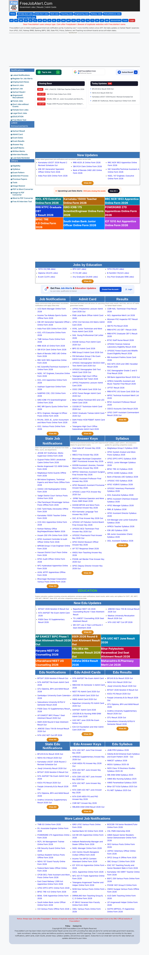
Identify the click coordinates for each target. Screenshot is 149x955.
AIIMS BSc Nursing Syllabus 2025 (121, 779)
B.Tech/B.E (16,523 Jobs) (118, 273)
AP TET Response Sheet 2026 (85, 549)
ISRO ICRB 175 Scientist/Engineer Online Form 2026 (83, 211)
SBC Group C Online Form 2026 (121, 861)
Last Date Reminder (21, 158)
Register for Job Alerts (23, 78)
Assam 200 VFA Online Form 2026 (52, 535)
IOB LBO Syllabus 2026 (117, 530)
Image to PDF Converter (18, 194)
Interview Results (20, 154)
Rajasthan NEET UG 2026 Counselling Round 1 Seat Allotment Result (88, 612)
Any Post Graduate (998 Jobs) (120, 277)
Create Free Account (110, 289)
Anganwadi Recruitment (18, 96)
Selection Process (20, 176)
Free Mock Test (19, 120)
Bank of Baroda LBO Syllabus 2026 (122, 477)
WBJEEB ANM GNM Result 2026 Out (88, 807)
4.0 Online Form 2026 (46, 223)
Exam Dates (18, 138)
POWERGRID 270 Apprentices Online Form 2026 (121, 211)
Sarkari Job (18, 89)
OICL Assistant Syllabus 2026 (120, 541)
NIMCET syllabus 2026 (117, 760)
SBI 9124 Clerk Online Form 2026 (87, 166)
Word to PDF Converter (23, 198)
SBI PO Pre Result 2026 (117, 326)
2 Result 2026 (48, 211)
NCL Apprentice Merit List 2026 (121, 315)
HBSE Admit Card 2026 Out (84, 699)
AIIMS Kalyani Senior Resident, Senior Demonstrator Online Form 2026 (121, 838)
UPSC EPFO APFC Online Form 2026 (53, 888)
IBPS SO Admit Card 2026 (83, 348)
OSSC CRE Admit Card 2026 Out (86, 389)
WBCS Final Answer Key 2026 (85, 455)
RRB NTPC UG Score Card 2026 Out (123, 391)
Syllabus (16, 169)
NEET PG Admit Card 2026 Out (86, 691)
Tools (15, 182)
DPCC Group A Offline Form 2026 (121, 857)
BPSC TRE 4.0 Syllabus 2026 (120, 469)
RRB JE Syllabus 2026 (117, 509)
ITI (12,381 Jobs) (80, 273)
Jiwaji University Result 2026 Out (121, 686)
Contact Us (77, 926)
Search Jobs (18, 85)
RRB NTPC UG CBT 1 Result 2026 (122, 330)
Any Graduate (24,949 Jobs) (85, 277)
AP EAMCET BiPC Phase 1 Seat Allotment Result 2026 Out (53, 640)
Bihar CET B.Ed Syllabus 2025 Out (122, 786)
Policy (67, 926)
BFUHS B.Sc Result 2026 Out (120, 678)
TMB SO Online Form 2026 (49, 824)
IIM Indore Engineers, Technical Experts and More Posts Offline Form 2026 (53, 482)
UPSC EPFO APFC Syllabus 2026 (121, 459)
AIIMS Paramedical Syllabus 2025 (122, 783)
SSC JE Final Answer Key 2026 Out (87, 518)
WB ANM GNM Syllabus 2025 (120, 775)
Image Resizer (19, 186)
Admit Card (18, 134)
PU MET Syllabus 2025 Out (119, 790)
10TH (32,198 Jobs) (46, 269)
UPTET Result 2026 (115, 388)
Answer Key (18, 144)
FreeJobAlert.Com (36, 3)
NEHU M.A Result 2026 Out (119, 682)
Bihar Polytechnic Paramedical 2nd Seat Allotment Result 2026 (115, 652)
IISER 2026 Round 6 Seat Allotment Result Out (86, 640)
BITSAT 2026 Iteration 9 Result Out (53, 609)
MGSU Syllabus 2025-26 (118, 764)
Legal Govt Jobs (20, 113)
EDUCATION (18, 116)
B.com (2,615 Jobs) (46, 277)
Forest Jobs (18, 101)
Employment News (21, 82)
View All (87, 183)
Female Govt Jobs (20, 110)
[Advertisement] (74, 49)
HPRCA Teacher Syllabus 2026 (120, 526)
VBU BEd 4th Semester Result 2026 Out (86, 652)
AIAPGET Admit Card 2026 (84, 710)
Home (12, 14)
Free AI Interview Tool (22, 201)
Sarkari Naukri (19, 92)
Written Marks (19, 151)
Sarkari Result (19, 131)
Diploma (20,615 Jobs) (48, 273)
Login (130, 289)
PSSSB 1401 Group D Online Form (122, 885)
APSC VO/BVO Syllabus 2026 (120, 484)
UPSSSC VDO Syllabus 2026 (119, 481)
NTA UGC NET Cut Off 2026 (120, 622)
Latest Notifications (21, 75)
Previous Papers (20, 179)
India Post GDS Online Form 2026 (53, 176)
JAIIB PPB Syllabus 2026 (118, 750)
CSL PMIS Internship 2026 (118, 831)
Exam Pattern (18, 172)
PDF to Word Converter (23, 189)
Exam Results (18, 141)
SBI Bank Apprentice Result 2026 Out (123, 377)
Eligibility (16, 166)
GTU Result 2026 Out (116, 717)
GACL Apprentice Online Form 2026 (88, 872)
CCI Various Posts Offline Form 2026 (53, 909)
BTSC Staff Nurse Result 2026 (120, 340)
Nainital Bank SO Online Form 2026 (87, 831)
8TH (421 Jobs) (79, 269)
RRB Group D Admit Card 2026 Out (87, 352)
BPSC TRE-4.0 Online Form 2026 (51, 892)
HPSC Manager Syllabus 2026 (120, 505)
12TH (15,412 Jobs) (115, 269)
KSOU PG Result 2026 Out (118, 694)
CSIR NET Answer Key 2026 (84, 803)
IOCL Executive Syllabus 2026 (120, 495)
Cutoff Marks (18, 148)
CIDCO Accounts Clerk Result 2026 (122, 409)
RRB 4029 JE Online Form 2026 (87, 162)
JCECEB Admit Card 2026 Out (85, 695)
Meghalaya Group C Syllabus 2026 (122, 448)
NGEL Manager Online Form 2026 (87, 848)
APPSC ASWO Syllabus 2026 (120, 473)
